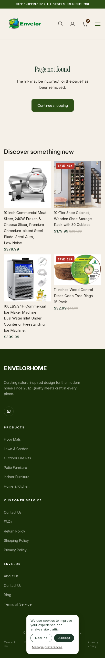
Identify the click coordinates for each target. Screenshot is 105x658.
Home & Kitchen (17, 486)
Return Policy (14, 531)
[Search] (60, 24)
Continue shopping (52, 105)
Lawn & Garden (16, 449)
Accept (64, 638)
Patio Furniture (15, 467)
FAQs (8, 522)
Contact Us (12, 512)
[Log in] (72, 24)
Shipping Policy (16, 540)
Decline (41, 638)
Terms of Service (18, 604)
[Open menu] (97, 23)
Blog (7, 595)
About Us (11, 576)
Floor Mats (12, 439)
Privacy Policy (15, 550)
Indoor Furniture (17, 477)
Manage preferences (47, 647)
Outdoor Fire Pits (17, 458)
